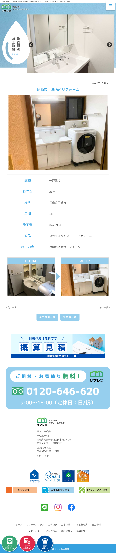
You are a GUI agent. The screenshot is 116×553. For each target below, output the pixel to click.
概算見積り (82, 530)
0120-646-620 (44, 447)
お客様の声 (82, 524)
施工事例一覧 (47, 317)
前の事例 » (104, 307)
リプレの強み (50, 530)
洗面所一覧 (70, 317)
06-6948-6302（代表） (48, 451)
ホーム (18, 524)
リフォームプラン (35, 524)
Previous (31, 45)
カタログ (52, 524)
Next (109, 45)
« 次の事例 (11, 307)
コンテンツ (34, 530)
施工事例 (96, 524)
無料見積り (66, 530)
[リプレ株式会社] (14, 8)
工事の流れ (66, 524)
